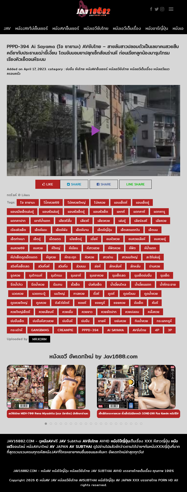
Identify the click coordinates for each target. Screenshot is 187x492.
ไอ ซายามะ (27, 202)
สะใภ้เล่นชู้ (153, 257)
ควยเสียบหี (46, 311)
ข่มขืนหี (67, 320)
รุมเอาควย (97, 275)
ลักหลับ (135, 266)
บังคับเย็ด (95, 284)
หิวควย (89, 257)
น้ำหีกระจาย (168, 284)
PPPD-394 (90, 330)
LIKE (49, 184)
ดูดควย (41, 302)
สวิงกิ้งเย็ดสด (19, 266)
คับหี (155, 302)
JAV (7, 28)
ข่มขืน (70, 69)
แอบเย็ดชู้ (142, 202)
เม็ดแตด (55, 238)
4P (157, 330)
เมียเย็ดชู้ (76, 238)
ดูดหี (111, 293)
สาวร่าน (108, 257)
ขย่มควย (120, 320)
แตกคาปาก (18, 220)
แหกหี (121, 211)
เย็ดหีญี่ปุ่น (104, 229)
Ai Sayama (115, 330)
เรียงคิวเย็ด (18, 229)
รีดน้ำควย (37, 284)
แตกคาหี (139, 211)
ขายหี (102, 320)
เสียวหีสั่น (65, 220)
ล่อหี (97, 266)
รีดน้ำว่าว (16, 284)
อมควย (38, 248)
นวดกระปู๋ (38, 293)
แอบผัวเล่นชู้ (50, 211)
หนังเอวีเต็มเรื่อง (127, 28)
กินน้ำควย (141, 320)
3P (170, 330)
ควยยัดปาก (109, 311)
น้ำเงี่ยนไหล (118, 284)
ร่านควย (154, 266)
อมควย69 (17, 248)
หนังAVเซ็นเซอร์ (65, 28)
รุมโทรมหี (35, 275)
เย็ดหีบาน (82, 229)
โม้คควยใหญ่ (77, 202)
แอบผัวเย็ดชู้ (76, 211)
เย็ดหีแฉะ (41, 229)
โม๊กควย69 (51, 202)
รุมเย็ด (164, 275)
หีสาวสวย (93, 248)
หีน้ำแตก (150, 248)
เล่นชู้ (122, 220)
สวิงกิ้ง (63, 266)
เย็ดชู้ (37, 238)
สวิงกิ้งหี (43, 266)
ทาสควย (79, 293)
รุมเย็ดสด (119, 275)
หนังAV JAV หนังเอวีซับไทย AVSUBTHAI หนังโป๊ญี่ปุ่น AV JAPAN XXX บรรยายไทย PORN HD (106, 480)
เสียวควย (104, 220)
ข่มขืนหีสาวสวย (43, 320)
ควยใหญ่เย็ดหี (20, 311)
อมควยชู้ (160, 238)
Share (75, 184)
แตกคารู (159, 211)
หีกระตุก (70, 257)
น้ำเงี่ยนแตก (143, 284)
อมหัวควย (113, 238)
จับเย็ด (138, 302)
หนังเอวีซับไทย (96, 28)
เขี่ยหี (94, 238)
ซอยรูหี (100, 302)
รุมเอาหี (76, 275)
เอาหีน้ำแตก (42, 220)
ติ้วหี (96, 293)
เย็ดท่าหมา (17, 238)
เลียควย (161, 220)
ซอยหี (82, 302)
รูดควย (15, 275)
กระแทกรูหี (164, 320)
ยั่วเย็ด (75, 284)
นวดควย (17, 293)
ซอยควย (119, 302)
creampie (65, 330)
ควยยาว (87, 311)
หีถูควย (51, 257)
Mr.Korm (39, 339)
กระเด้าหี (16, 330)
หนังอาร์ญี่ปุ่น (156, 28)
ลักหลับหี (115, 266)
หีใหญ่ (56, 248)
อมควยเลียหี (136, 238)
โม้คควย (99, 202)
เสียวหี (84, 220)
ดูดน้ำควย (151, 293)
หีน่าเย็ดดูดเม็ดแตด (23, 257)
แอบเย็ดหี (120, 202)
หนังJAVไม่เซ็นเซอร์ (31, 28)
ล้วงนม (81, 266)
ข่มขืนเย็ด (17, 320)
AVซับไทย (139, 330)
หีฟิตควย (114, 248)
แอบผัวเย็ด (100, 211)
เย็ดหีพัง (61, 229)
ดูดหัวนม (129, 293)
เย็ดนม (153, 229)
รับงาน (57, 284)
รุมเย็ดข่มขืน (143, 275)
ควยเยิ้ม (67, 311)
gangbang (40, 330)
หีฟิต (132, 248)
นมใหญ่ (59, 293)
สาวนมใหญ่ (130, 257)
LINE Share (135, 184)
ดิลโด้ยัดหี (62, 302)
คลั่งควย (153, 311)
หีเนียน (73, 248)
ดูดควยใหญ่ (18, 302)
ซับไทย (80, 69)
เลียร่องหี (140, 220)
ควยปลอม (132, 311)
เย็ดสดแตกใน (130, 229)
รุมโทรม (56, 275)
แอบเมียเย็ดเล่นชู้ (22, 211)
